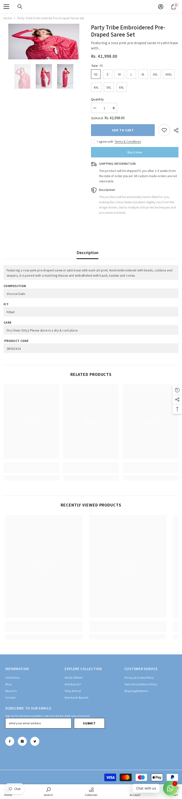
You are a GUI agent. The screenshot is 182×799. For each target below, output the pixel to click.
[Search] (20, 6)
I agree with (105, 141)
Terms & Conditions (127, 141)
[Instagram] (22, 741)
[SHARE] (174, 130)
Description (88, 252)
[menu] (6, 6)
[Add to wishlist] (164, 130)
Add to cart (123, 130)
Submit (89, 723)
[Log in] (161, 7)
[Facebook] (9, 741)
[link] (31, 470)
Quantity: (98, 99)
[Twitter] (34, 741)
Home (8, 18)
